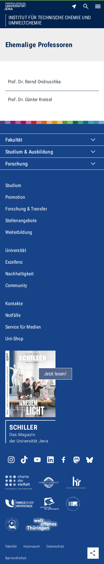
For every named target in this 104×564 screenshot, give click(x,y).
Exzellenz (14, 262)
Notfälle (13, 315)
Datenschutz (55, 546)
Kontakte (14, 303)
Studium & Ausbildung (29, 152)
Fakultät (13, 140)
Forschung (16, 164)
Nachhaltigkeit (19, 273)
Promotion (15, 197)
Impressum (31, 546)
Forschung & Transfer (26, 209)
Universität (15, 250)
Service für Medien (23, 327)
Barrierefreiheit (16, 558)
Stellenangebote (21, 220)
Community (16, 285)
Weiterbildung (18, 232)
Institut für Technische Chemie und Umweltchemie (50, 20)
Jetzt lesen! (55, 373)
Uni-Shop (14, 338)
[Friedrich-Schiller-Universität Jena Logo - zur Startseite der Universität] (15, 6)
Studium (13, 185)
